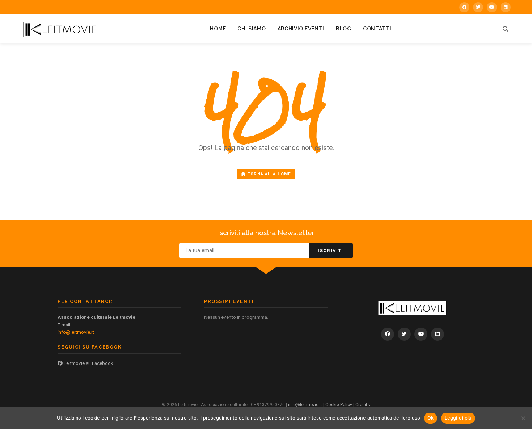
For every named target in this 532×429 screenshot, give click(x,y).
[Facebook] (464, 7)
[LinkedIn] (506, 7)
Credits (362, 404)
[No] (523, 418)
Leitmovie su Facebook (88, 363)
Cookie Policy (338, 404)
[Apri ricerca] (506, 29)
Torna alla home (268, 174)
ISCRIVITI (331, 250)
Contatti (377, 29)
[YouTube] (492, 7)
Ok (430, 418)
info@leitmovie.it (76, 332)
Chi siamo (251, 29)
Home (218, 29)
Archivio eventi (301, 29)
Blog (343, 29)
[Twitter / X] (478, 7)
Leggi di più (458, 418)
